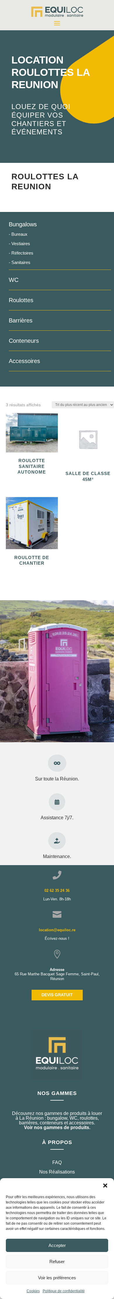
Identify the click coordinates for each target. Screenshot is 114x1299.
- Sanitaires (19, 262)
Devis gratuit (57, 994)
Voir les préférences (57, 1277)
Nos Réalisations (57, 1171)
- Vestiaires (19, 243)
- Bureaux (18, 234)
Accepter (57, 1245)
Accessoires (24, 361)
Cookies (33, 1291)
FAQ (57, 1162)
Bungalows (23, 224)
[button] (105, 1185)
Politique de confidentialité (64, 1291)
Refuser (57, 1261)
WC (13, 280)
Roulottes (21, 300)
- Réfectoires (21, 252)
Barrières (20, 320)
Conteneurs (24, 340)
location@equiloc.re (57, 930)
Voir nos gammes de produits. (57, 1127)
